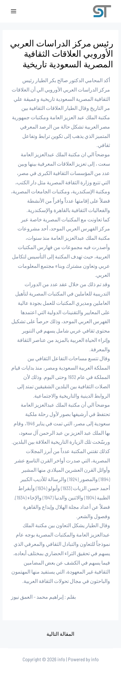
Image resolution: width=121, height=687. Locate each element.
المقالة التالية (60, 634)
